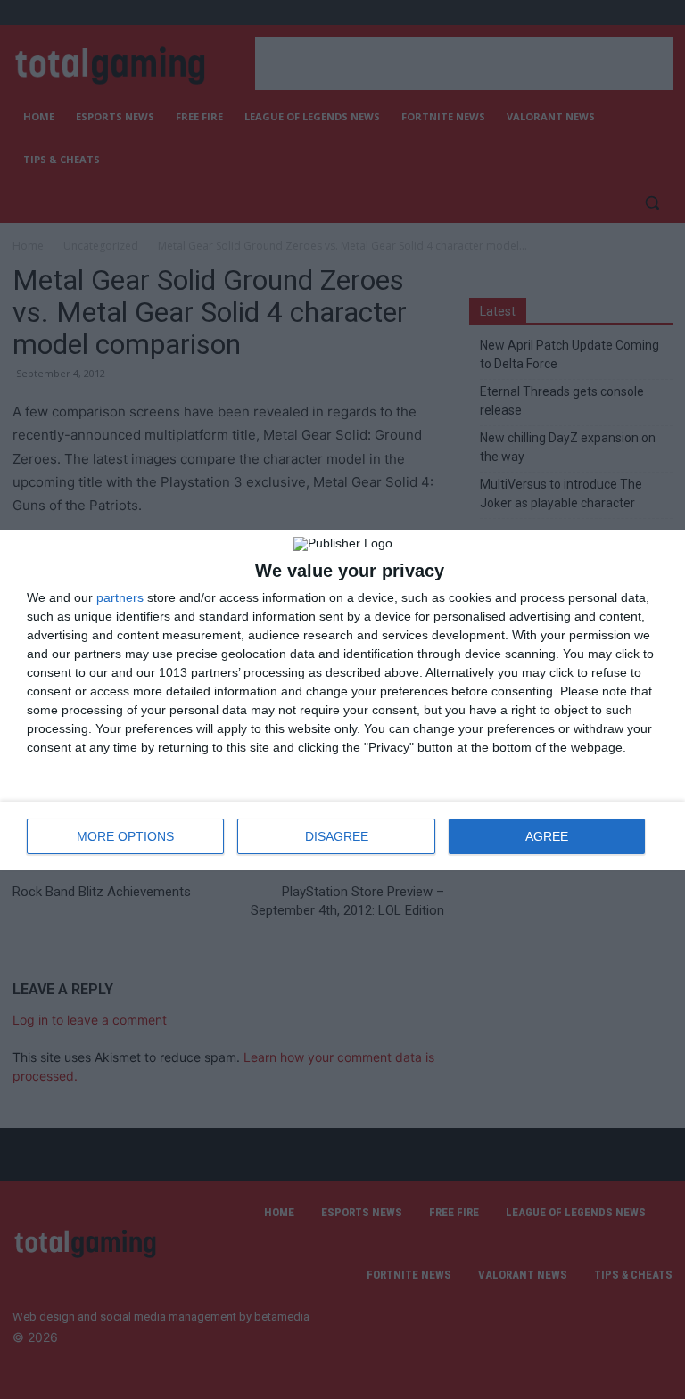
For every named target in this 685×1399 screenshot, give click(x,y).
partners (120, 597)
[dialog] (342, 700)
